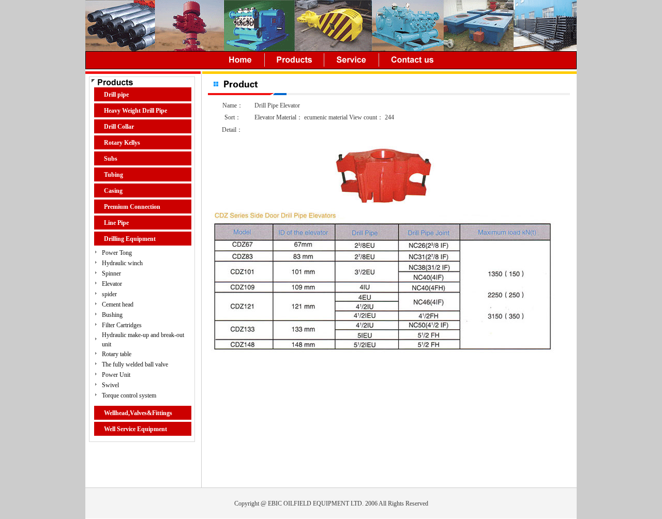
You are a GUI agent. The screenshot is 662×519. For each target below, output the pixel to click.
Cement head (117, 304)
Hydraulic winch (122, 263)
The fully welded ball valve (135, 364)
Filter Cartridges (122, 325)
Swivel (110, 385)
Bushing (112, 314)
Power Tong (117, 252)
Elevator (112, 283)
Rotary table (116, 354)
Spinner (111, 273)
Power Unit (116, 374)
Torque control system (129, 395)
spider (109, 294)
